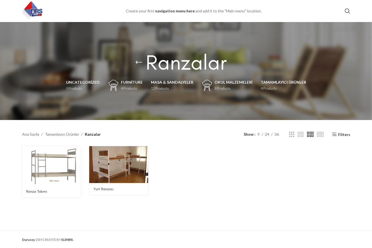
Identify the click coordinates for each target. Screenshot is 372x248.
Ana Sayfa (30, 134)
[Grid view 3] (291, 134)
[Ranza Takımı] (51, 166)
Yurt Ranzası (103, 189)
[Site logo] (32, 10)
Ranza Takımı (36, 191)
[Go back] (139, 62)
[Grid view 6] (320, 134)
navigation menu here (175, 11)
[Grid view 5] (310, 134)
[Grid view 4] (300, 134)
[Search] (347, 11)
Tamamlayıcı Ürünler (62, 134)
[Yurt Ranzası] (118, 164)
